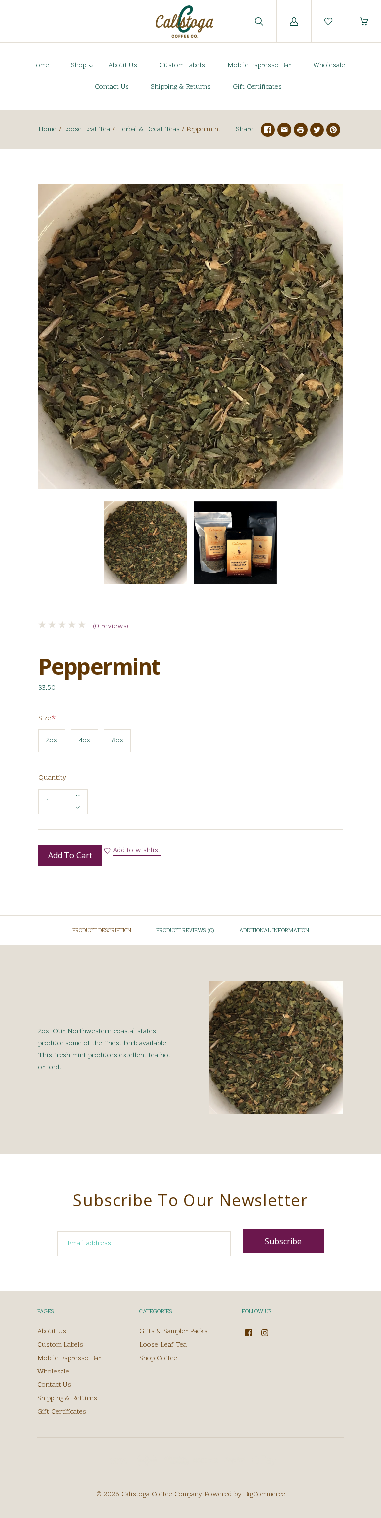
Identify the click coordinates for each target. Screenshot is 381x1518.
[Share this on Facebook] (268, 130)
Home (40, 65)
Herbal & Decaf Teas (148, 129)
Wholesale (329, 65)
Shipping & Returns (181, 87)
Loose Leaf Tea (86, 129)
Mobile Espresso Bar (259, 65)
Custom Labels (182, 65)
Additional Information (274, 931)
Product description (101, 931)
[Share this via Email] (284, 130)
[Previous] (50, 545)
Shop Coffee (158, 1358)
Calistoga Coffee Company (161, 1494)
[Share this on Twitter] (317, 130)
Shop (78, 65)
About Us (122, 65)
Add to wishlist (137, 850)
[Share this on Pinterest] (333, 130)
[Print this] (301, 130)
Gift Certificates (257, 87)
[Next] (331, 545)
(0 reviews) (109, 626)
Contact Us (112, 87)
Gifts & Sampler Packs (173, 1331)
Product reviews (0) (185, 931)
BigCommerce (264, 1494)
